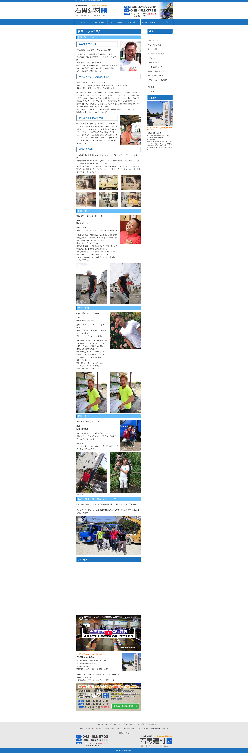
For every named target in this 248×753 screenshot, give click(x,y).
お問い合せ (152, 58)
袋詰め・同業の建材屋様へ (157, 71)
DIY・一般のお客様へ (155, 76)
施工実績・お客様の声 (156, 54)
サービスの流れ (153, 62)
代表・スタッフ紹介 (155, 45)
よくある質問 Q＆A (155, 67)
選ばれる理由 (152, 49)
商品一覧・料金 (153, 40)
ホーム (150, 36)
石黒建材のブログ (154, 91)
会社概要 (151, 87)
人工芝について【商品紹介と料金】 (159, 81)
